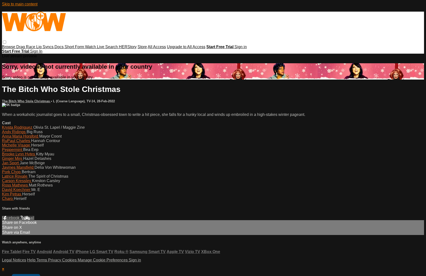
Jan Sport (11, 163)
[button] (4, 42)
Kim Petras (12, 194)
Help (31, 260)
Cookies (70, 260)
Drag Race (26, 47)
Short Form (75, 47)
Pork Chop (12, 172)
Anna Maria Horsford (20, 136)
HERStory (128, 47)
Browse (9, 47)
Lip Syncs (45, 47)
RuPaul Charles (16, 141)
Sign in (240, 47)
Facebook (11, 218)
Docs (59, 47)
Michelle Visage (16, 145)
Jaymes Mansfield (18, 167)
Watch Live (95, 47)
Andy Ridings (14, 132)
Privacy (55, 260)
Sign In (36, 51)
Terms (42, 260)
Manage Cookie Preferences (103, 260)
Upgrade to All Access (186, 47)
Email (29, 218)
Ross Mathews (15, 185)
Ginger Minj (12, 158)
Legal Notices (14, 260)
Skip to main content (19, 4)
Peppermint (12, 150)
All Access (157, 47)
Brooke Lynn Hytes (19, 154)
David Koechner (16, 190)
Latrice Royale (15, 176)
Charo (8, 198)
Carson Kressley (17, 181)
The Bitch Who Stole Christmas (26, 101)
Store (142, 47)
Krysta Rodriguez (17, 127)
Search (112, 47)
